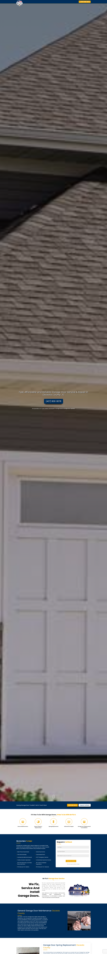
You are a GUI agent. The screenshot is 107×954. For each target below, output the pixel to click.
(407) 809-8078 (53, 401)
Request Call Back (84, 805)
